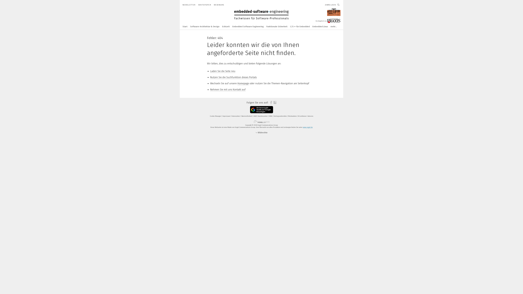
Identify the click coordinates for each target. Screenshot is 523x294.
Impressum (227, 116)
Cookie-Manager (216, 116)
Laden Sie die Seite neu (222, 71)
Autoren (310, 116)
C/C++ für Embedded (300, 26)
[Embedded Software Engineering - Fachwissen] (185, 26)
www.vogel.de (308, 127)
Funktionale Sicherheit (276, 26)
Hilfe (271, 116)
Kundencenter (263, 116)
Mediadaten (292, 116)
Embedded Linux (320, 26)
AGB (255, 116)
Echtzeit (226, 26)
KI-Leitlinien (302, 116)
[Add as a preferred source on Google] (261, 109)
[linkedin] (274, 102)
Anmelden (330, 5)
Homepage (243, 83)
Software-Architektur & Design (204, 26)
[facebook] (270, 103)
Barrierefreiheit (247, 116)
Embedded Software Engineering (248, 26)
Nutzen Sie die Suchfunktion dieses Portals (233, 77)
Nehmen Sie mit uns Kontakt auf (228, 89)
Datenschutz (236, 116)
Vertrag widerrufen (280, 116)
